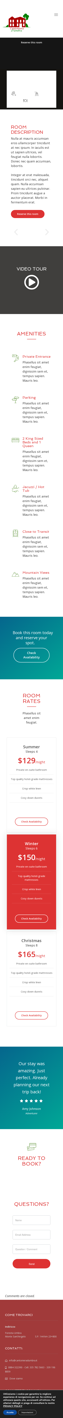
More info (31, 84)
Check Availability (31, 655)
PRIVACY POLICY (12, 1406)
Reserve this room (31, 42)
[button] (16, 232)
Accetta (10, 1412)
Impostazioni (27, 1412)
